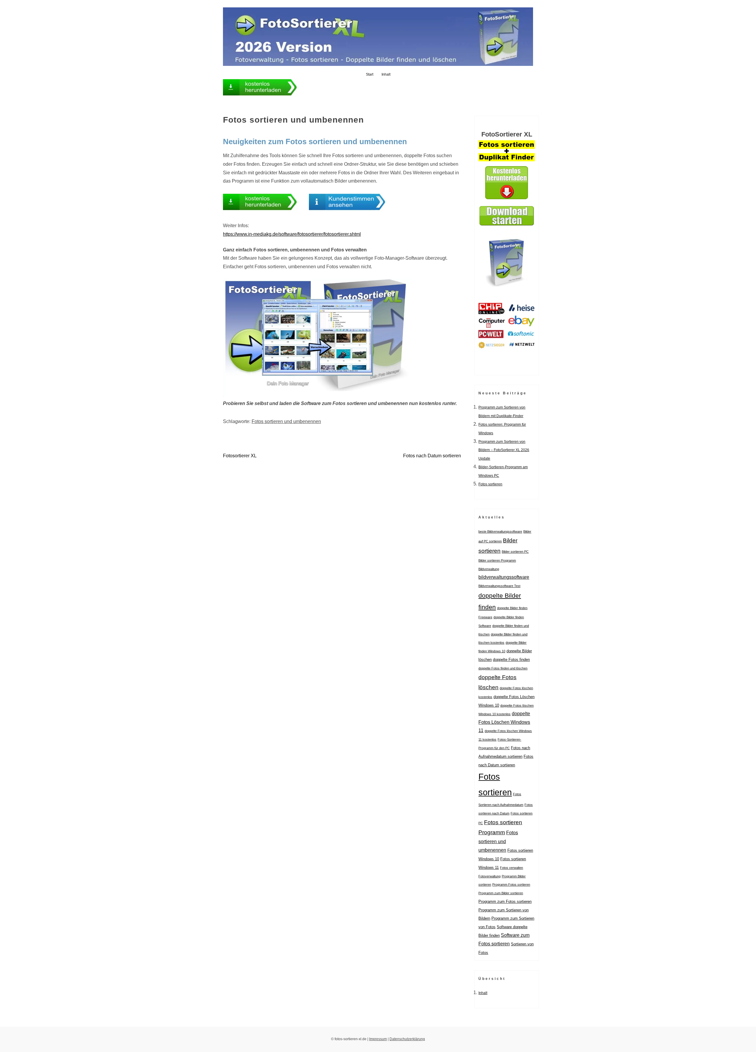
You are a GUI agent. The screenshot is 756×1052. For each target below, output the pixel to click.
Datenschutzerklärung (407, 1039)
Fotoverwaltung (489, 876)
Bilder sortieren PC (515, 551)
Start (369, 74)
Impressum (378, 1039)
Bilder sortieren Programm (497, 560)
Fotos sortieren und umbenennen (286, 421)
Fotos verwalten (511, 867)
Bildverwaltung (488, 569)
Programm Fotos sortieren (511, 884)
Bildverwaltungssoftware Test (499, 586)
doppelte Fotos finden (511, 659)
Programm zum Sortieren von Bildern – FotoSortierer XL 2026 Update (503, 450)
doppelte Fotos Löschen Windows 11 (504, 722)
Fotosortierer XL (240, 455)
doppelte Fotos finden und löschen (502, 668)
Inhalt (386, 74)
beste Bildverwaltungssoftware (500, 531)
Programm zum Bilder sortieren (500, 893)
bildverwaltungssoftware (503, 577)
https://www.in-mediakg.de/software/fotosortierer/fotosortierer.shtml (292, 234)
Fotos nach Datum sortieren (432, 455)
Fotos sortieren (490, 484)
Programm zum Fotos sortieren (505, 901)
